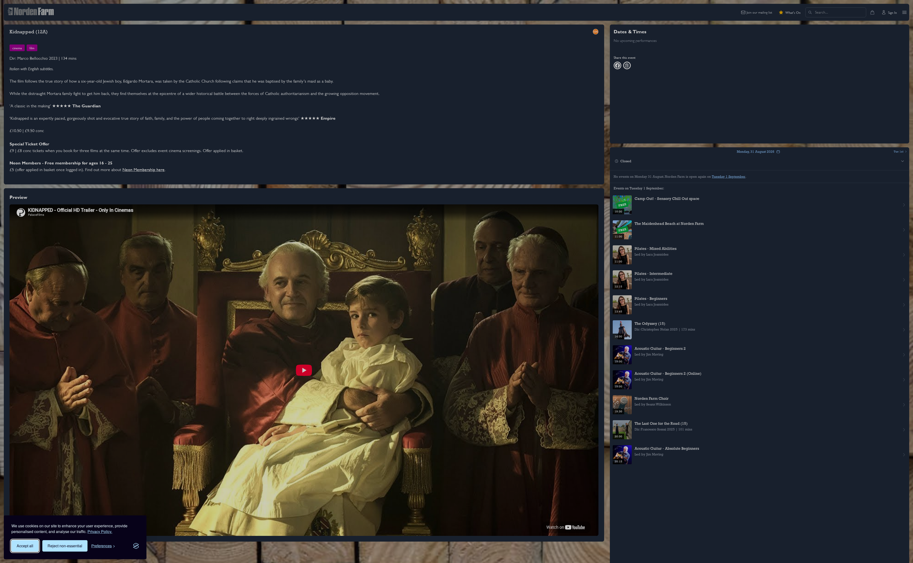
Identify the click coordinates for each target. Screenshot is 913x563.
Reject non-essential (65, 545)
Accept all (25, 545)
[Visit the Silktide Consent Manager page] (136, 546)
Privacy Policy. (99, 531)
